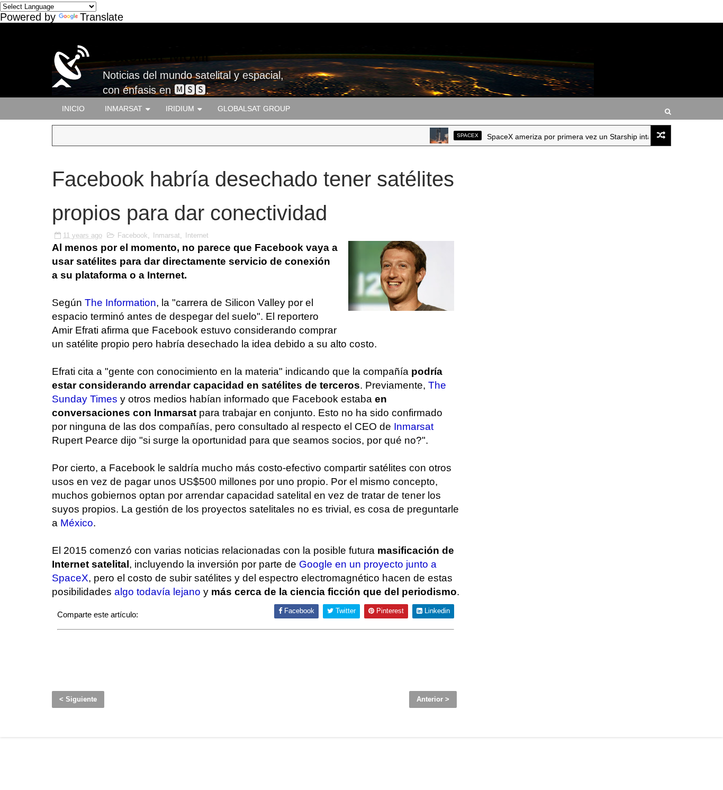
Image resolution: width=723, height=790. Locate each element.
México (76, 522)
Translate (101, 17)
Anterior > (433, 699)
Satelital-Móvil (156, 55)
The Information (120, 302)
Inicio (73, 108)
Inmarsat (123, 108)
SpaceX (456, 135)
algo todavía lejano (157, 591)
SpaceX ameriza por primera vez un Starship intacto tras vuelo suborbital (597, 136)
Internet (197, 235)
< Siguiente (78, 699)
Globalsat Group (254, 108)
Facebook (133, 235)
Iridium (180, 108)
